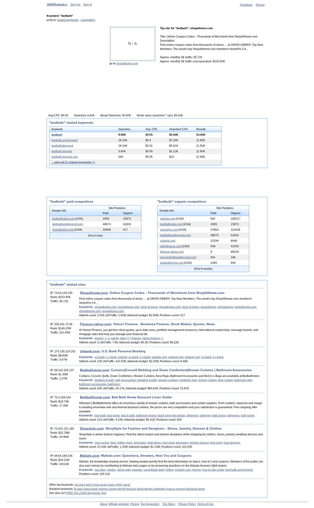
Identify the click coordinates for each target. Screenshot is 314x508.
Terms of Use (205, 504)
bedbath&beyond (62, 145)
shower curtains (168, 380)
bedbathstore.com (63, 218)
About (103, 504)
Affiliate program (118, 504)
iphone (196, 469)
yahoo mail (124, 469)
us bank (100, 357)
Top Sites (168, 504)
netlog (169, 469)
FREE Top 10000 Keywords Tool (86, 493)
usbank (122, 357)
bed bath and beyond (239, 469)
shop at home (149, 307)
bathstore (114, 384)
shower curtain (207, 380)
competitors (88, 20)
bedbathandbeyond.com (67, 224)
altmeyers (192, 415)
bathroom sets (243, 380)
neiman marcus (199, 442)
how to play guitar (213, 469)
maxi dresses (231, 442)
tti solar (78, 489)
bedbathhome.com (172, 262)
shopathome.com (127, 63)
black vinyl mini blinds (171, 415)
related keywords (68, 20)
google (99, 338)
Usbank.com (90, 351)
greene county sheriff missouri (117, 489)
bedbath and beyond (64, 140)
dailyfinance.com (170, 246)
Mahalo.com (89, 455)
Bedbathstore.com (94, 370)
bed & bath (128, 415)
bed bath (100, 415)
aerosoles (140, 442)
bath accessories (125, 380)
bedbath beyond (61, 151)
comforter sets (188, 380)
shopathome (208, 307)
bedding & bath (104, 380)
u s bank (111, 357)
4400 (119, 484)
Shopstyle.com (91, 428)
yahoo (115, 338)
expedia (137, 469)
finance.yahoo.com (172, 251)
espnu (111, 484)
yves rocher (102, 442)
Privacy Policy (187, 504)
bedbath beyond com (64, 156)
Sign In (87, 4)
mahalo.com (168, 218)
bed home (113, 415)
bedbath (56, 134)
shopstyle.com (169, 229)
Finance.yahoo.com (95, 324)
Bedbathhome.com (95, 397)
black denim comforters (151, 489)
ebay (123, 338)
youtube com (183, 469)
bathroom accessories (93, 384)
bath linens (219, 415)
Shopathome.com (94, 293)
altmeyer (205, 415)
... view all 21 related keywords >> (73, 162)
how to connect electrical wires (186, 489)
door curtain (225, 380)
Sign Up (75, 4)
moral (126, 484)
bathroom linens (146, 415)
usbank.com (167, 240)
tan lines (80, 484)
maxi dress (154, 442)
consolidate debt (153, 469)
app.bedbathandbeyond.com (178, 257)
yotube (111, 469)
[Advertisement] (75, 55)
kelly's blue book (96, 484)
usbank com (159, 357)
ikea (113, 442)
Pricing (260, 4)
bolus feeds (91, 489)
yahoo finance (151, 338)
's (108, 338)
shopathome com (128, 307)
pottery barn (124, 442)
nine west (168, 442)
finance (136, 338)
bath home (247, 415)
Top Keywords (149, 504)
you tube (100, 469)
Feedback (246, 4)
